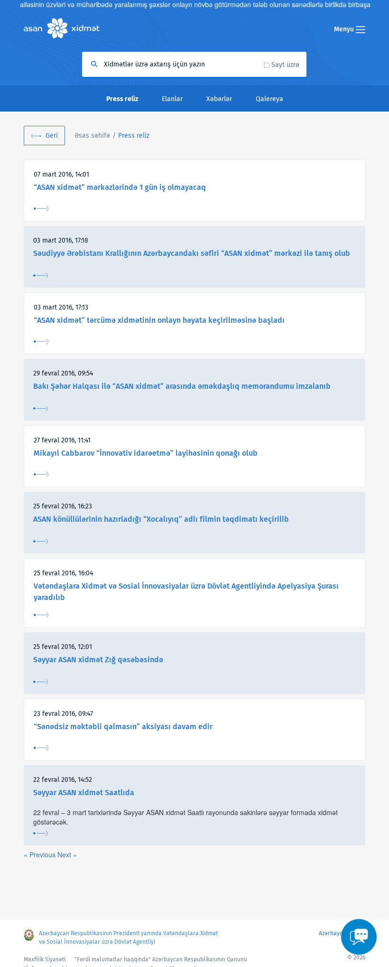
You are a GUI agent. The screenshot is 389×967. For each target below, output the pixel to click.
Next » (67, 854)
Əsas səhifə (92, 135)
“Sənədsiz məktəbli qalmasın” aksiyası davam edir (123, 726)
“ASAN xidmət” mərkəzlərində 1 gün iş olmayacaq (120, 187)
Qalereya (269, 99)
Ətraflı (41, 208)
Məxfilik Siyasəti (44, 959)
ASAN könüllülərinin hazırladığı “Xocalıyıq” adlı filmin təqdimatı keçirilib (161, 519)
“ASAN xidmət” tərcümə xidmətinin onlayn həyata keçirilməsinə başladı (159, 320)
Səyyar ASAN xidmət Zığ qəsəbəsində (98, 659)
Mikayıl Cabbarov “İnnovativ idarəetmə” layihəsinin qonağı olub (146, 453)
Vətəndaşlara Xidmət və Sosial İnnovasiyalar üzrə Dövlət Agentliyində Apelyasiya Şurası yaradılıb (186, 592)
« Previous (40, 854)
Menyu (345, 29)
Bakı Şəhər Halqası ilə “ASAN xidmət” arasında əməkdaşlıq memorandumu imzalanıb (182, 386)
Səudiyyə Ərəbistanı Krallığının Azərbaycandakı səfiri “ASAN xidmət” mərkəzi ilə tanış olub (191, 253)
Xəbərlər (219, 99)
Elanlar (172, 99)
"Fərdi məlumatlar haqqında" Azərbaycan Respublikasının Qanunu (160, 959)
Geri (52, 135)
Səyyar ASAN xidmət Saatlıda (83, 792)
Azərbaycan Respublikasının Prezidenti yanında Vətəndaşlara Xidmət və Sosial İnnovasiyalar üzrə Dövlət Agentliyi (128, 937)
